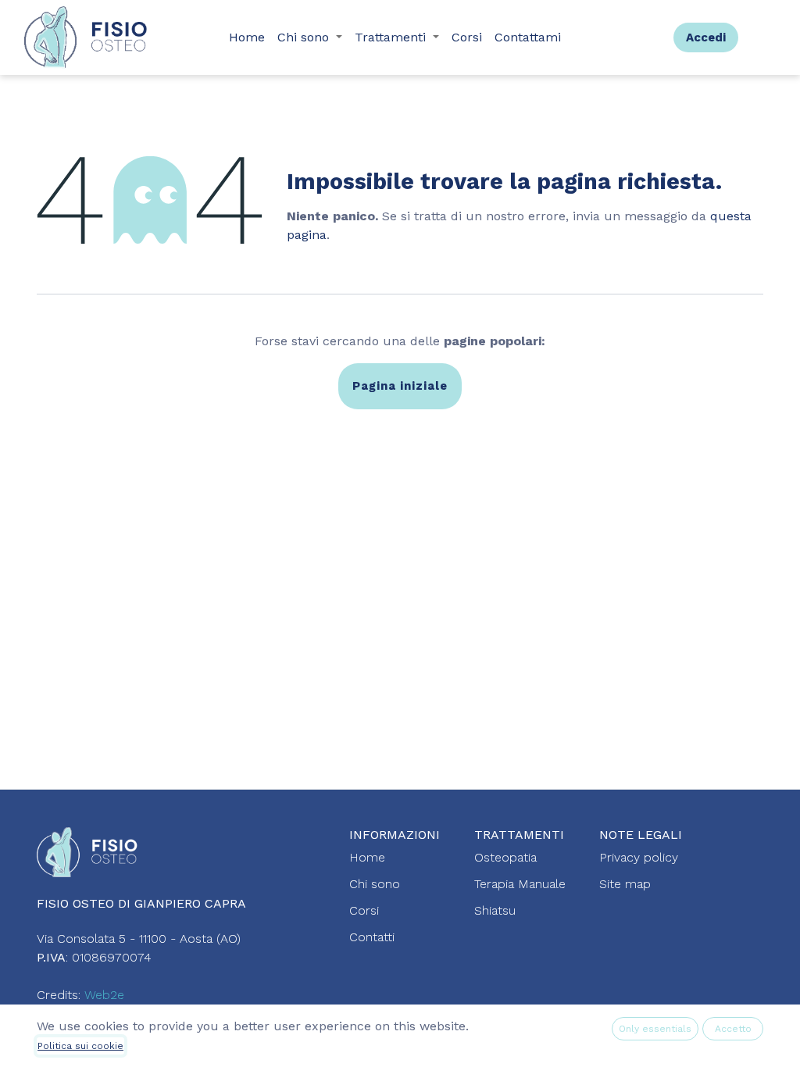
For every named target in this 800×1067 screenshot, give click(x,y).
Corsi (364, 910)
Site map (625, 883)
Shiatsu (495, 910)
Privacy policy (638, 857)
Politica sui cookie (80, 1045)
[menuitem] (247, 37)
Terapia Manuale (520, 883)
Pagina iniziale (400, 386)
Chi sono (374, 883)
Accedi (706, 37)
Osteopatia (505, 857)
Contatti (372, 937)
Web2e (104, 994)
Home (367, 857)
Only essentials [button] (655, 1028)
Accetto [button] (733, 1028)
